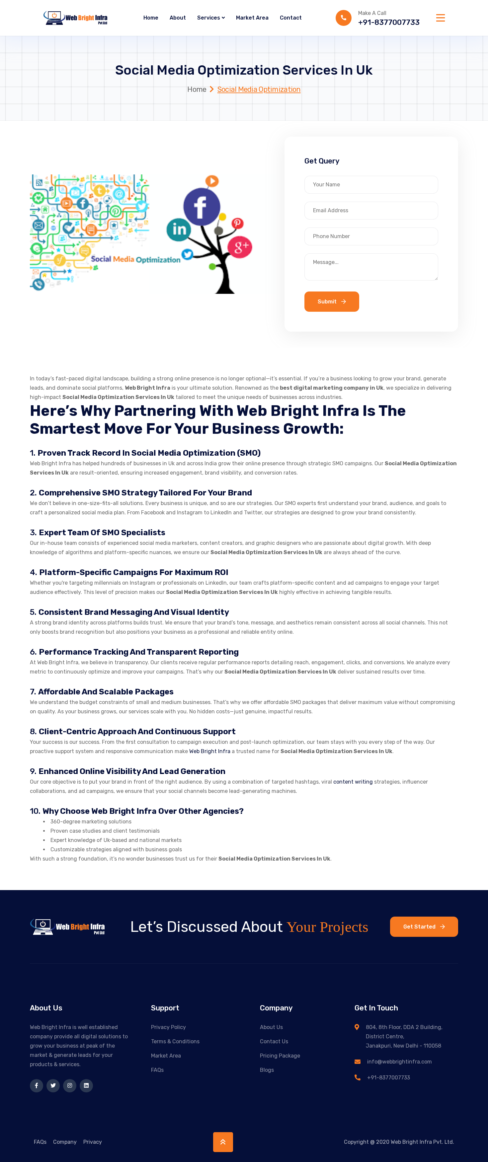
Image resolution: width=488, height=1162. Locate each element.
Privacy (92, 1142)
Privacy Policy (168, 1027)
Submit (328, 301)
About (178, 18)
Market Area (252, 18)
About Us (271, 1027)
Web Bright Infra (209, 751)
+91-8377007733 (389, 22)
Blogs (267, 1070)
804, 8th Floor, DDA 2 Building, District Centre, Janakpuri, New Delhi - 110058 (404, 1036)
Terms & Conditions (175, 1041)
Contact (291, 18)
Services (208, 18)
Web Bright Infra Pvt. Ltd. (422, 1142)
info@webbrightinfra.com (399, 1062)
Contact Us (274, 1041)
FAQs (157, 1070)
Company (65, 1142)
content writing (353, 782)
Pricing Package (280, 1056)
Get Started (420, 927)
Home (150, 18)
